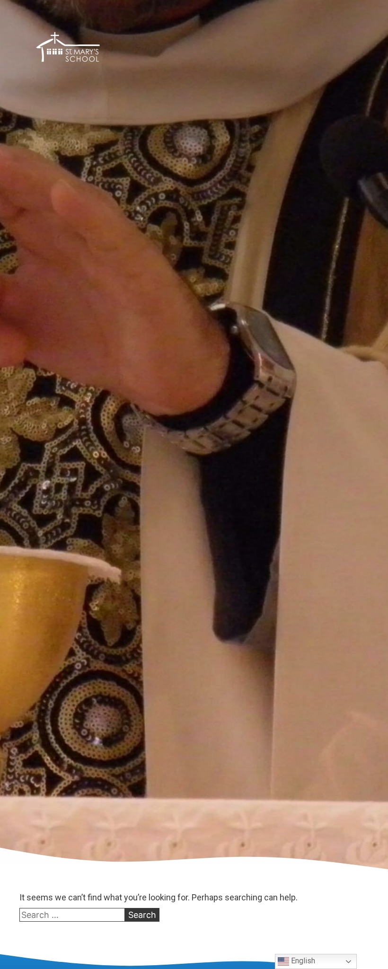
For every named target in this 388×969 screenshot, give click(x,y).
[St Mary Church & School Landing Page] (68, 48)
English (302, 960)
